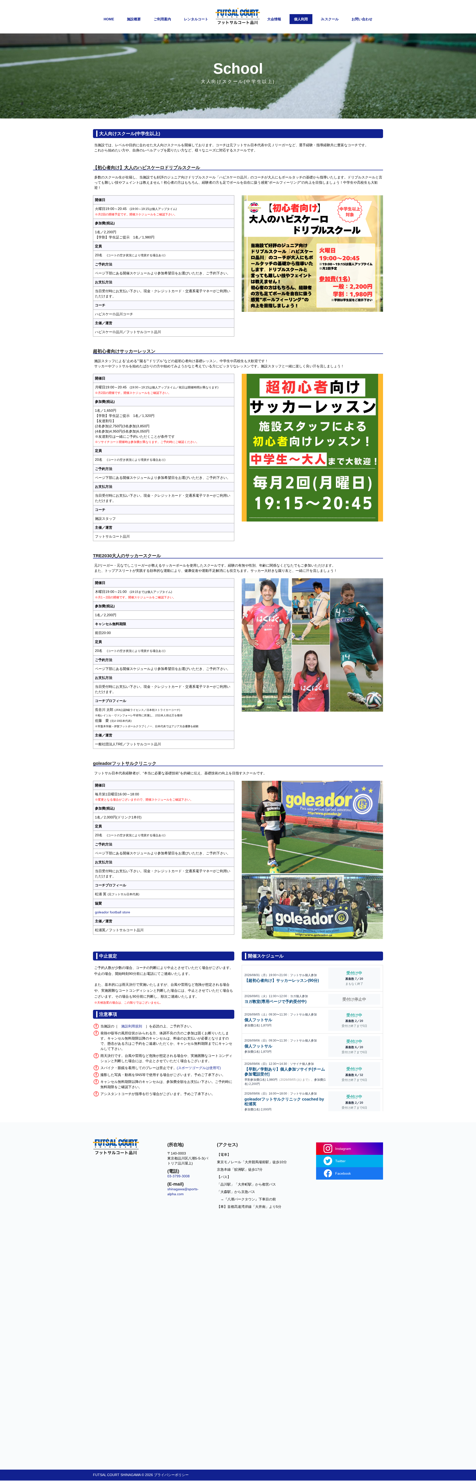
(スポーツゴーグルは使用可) (199, 1068)
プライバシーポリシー (171, 1475)
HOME (109, 19)
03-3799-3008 (178, 1176)
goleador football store (112, 912)
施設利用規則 (131, 1026)
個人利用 (301, 19)
